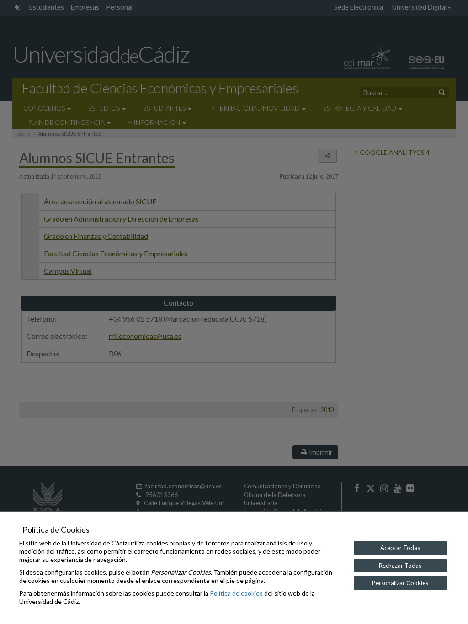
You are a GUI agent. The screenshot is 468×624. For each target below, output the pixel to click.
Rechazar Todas (400, 565)
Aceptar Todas (400, 547)
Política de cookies (236, 593)
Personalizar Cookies (400, 583)
